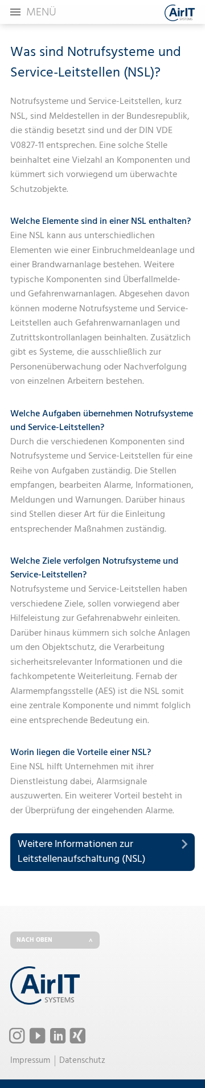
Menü (41, 12)
